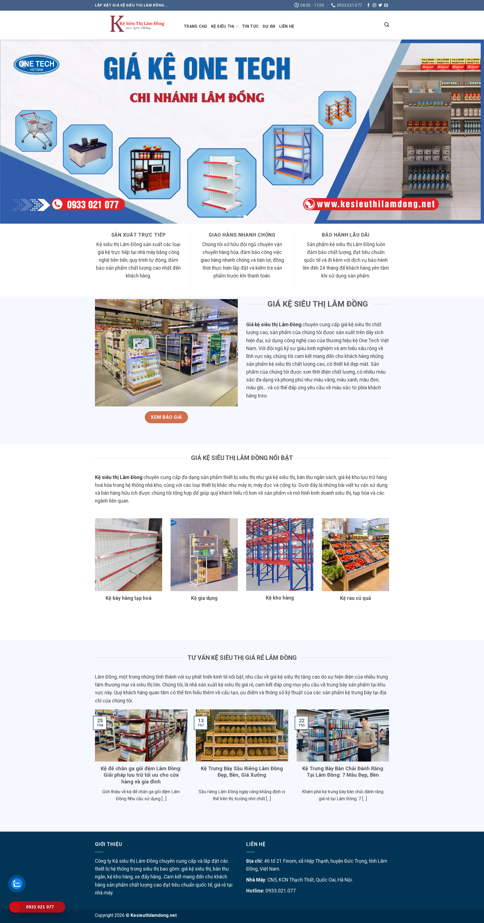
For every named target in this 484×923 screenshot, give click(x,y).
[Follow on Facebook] (368, 5)
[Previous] (17, 131)
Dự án (269, 26)
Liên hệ (286, 26)
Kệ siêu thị (222, 26)
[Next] (467, 131)
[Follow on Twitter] (380, 5)
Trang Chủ (195, 26)
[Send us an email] (386, 5)
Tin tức (250, 26)
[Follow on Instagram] (374, 5)
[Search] (386, 24)
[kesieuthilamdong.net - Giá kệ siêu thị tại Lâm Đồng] (135, 25)
